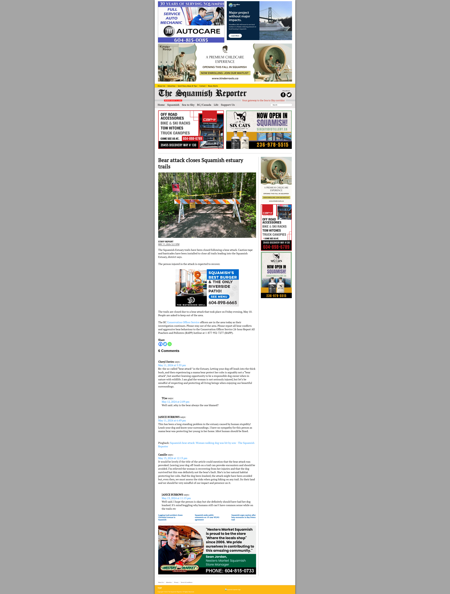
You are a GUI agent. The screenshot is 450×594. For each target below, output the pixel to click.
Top (160, 588)
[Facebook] (160, 344)
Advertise (169, 582)
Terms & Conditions (186, 582)
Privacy (176, 582)
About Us (161, 582)
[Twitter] (165, 344)
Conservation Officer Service (183, 322)
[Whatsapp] (170, 344)
